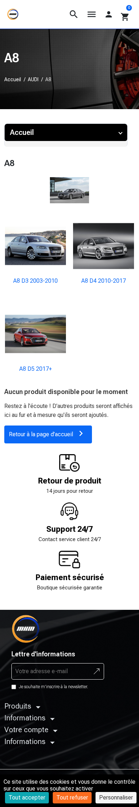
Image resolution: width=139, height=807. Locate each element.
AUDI (33, 79)
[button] (73, 14)
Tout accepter (27, 797)
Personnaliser (116, 797)
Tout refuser (72, 797)
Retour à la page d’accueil (47, 433)
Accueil (12, 79)
